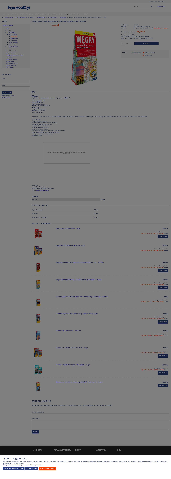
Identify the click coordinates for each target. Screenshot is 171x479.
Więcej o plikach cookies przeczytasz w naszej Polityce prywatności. (23, 465)
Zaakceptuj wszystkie (47, 468)
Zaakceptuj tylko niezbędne (13, 468)
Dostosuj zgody (31, 468)
